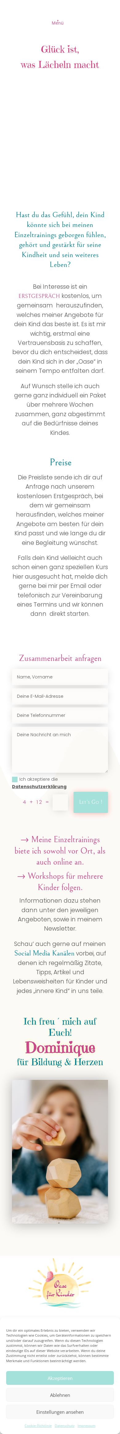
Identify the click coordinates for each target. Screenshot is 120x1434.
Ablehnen (60, 1395)
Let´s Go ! (90, 802)
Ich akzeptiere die (39, 783)
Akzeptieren (60, 1378)
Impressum (86, 1425)
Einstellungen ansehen (60, 1412)
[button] (60, 19)
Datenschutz (64, 1425)
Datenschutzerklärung (39, 786)
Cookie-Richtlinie (38, 1425)
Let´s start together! (87, 125)
